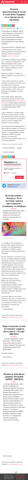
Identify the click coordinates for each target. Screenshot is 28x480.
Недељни (8, 172)
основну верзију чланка (15, 317)
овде (11, 477)
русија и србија (8, 309)
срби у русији (7, 357)
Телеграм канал (12, 186)
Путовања (13, 336)
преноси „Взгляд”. (13, 56)
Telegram (20, 28)
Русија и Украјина (8, 152)
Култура (13, 208)
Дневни (15, 172)
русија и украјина (8, 148)
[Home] (2, 2)
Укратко (19, 148)
